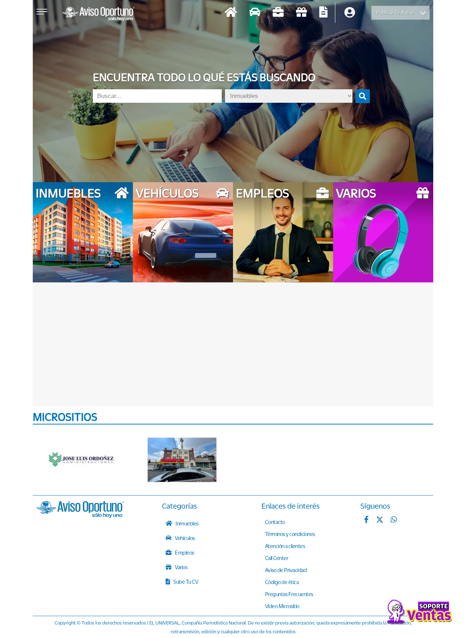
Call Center (276, 558)
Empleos (184, 552)
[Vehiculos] (254, 13)
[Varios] (301, 13)
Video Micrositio (282, 606)
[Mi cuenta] (349, 13)
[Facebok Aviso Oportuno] (366, 520)
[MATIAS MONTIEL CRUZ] (182, 460)
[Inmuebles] (231, 13)
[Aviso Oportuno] (80, 515)
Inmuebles (186, 523)
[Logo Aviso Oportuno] (98, 14)
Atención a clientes (285, 546)
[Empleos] (278, 13)
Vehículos (184, 538)
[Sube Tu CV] (323, 13)
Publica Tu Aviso (395, 12)
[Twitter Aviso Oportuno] (379, 520)
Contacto (275, 522)
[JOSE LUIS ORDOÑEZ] (82, 460)
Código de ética (282, 582)
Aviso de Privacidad (286, 570)
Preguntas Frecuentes (289, 594)
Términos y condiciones (290, 534)
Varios (180, 567)
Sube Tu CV (185, 581)
